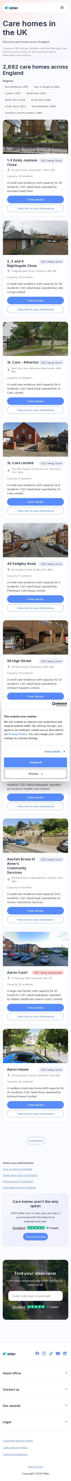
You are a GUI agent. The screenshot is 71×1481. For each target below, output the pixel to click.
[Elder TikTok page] (51, 1353)
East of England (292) (47, 86)
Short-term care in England (20, 1175)
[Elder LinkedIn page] (64, 1353)
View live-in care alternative (35, 208)
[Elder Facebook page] (37, 1353)
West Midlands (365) (44, 106)
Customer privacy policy (18, 1440)
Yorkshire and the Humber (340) (23, 112)
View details (35, 199)
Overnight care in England (19, 1187)
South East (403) (41, 99)
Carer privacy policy (15, 1447)
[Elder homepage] (11, 7)
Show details (52, 751)
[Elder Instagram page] (44, 1353)
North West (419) (15, 99)
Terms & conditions (15, 1454)
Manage (33, 773)
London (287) (13, 93)
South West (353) (15, 106)
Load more (36, 1140)
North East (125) (36, 93)
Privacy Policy (18, 734)
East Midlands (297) (16, 86)
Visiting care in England (18, 1181)
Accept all (35, 762)
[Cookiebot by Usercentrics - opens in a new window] (52, 704)
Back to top (35, 1466)
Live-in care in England (17, 1169)
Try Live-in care (35, 1236)
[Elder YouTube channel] (57, 1353)
